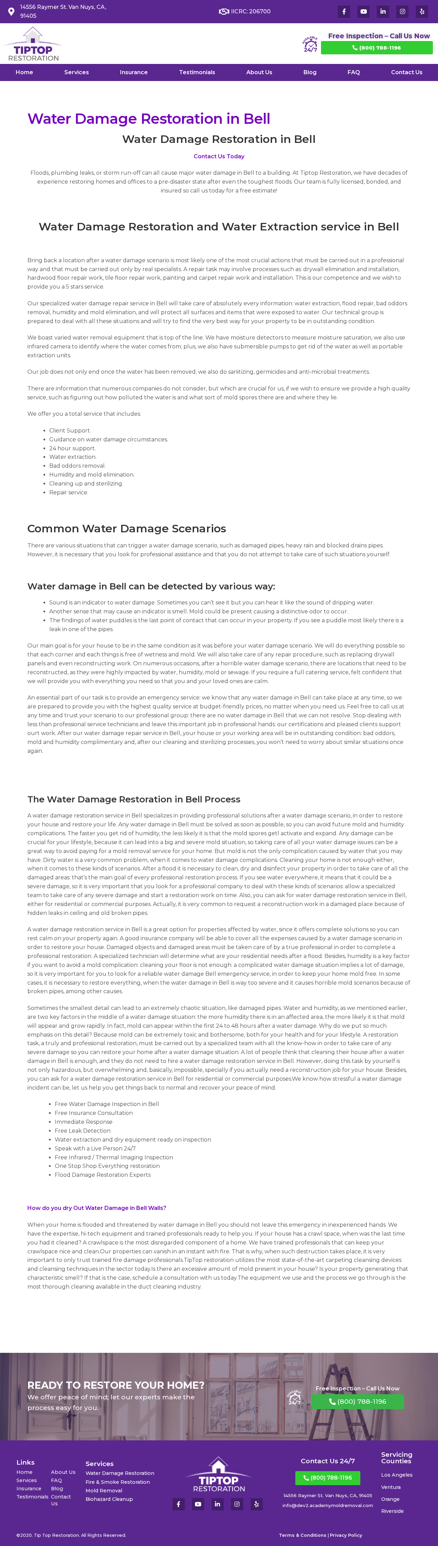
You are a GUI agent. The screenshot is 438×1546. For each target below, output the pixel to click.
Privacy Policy (346, 1535)
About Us (259, 72)
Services (76, 72)
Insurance (134, 72)
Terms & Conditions (302, 1535)
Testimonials (197, 72)
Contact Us (407, 72)
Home (24, 72)
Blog (310, 72)
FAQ (354, 72)
